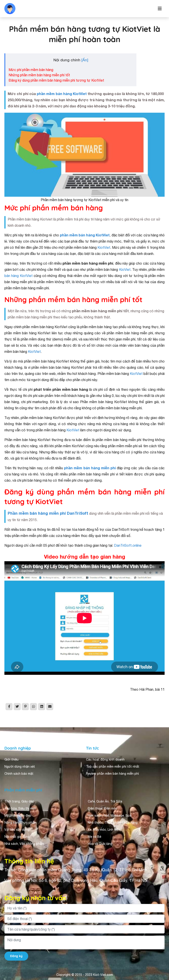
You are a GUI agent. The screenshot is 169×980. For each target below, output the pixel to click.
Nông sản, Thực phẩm (20, 822)
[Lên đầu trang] (159, 966)
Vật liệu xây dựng (16, 829)
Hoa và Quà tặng (100, 843)
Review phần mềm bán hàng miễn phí (112, 773)
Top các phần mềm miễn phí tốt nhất (112, 766)
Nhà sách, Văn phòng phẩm (24, 843)
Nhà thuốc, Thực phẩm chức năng (113, 822)
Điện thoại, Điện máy (102, 808)
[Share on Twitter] (17, 706)
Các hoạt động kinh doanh (105, 759)
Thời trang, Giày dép (19, 801)
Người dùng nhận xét (19, 766)
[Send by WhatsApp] (33, 706)
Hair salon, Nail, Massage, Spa (109, 815)
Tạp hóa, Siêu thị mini (20, 808)
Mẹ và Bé (94, 836)
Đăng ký (16, 956)
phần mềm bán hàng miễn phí (90, 468)
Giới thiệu (11, 759)
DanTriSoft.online (127, 545)
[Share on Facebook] (9, 706)
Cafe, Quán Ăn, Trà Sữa (105, 801)
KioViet (124, 269)
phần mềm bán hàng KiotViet (62, 94)
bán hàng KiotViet (18, 276)
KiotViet (103, 247)
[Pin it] (25, 706)
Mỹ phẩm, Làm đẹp (17, 815)
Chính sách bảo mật (18, 773)
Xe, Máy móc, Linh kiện (104, 829)
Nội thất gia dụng (16, 836)
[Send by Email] (49, 706)
